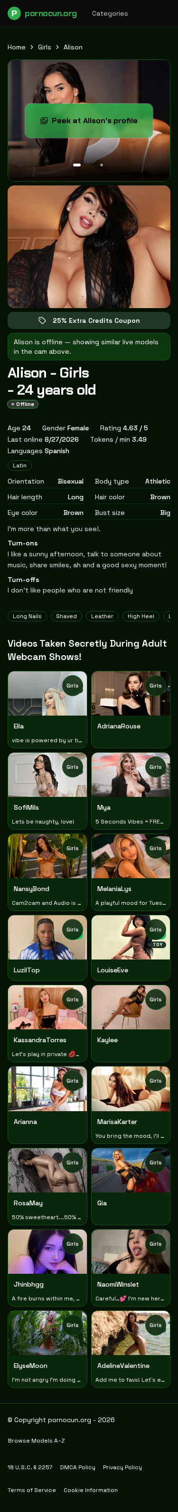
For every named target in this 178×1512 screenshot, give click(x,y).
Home (17, 47)
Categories (110, 13)
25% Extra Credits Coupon (103, 322)
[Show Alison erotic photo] (76, 165)
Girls (44, 47)
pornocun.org (43, 13)
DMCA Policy (77, 1467)
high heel (141, 616)
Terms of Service (32, 1490)
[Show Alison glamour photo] (101, 165)
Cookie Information (91, 1490)
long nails (27, 616)
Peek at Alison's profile (102, 123)
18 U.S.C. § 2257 (30, 1467)
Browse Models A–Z (36, 1440)
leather (102, 616)
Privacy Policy (122, 1467)
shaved (66, 616)
